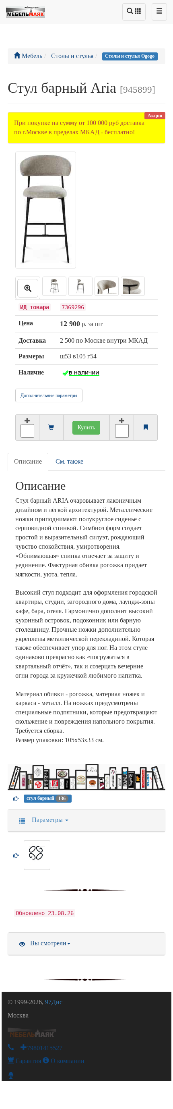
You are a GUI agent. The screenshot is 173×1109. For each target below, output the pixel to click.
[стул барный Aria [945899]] (27, 288)
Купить (86, 427)
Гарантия (27, 1060)
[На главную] (25, 10)
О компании (66, 1060)
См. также (69, 461)
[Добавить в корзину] (27, 427)
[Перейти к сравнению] (145, 428)
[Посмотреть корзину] (51, 428)
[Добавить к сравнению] (122, 427)
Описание (28, 461)
